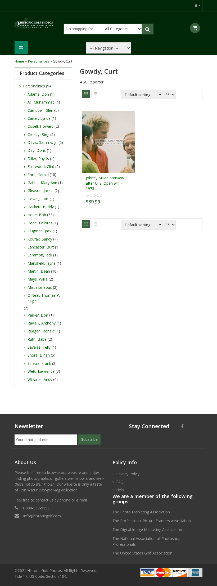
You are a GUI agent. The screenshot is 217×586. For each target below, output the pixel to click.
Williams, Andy (40, 379)
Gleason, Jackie (40, 190)
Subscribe (89, 439)
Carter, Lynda (39, 118)
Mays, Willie (38, 279)
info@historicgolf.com (42, 515)
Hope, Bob (37, 214)
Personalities (38, 61)
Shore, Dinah (39, 355)
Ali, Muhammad (41, 102)
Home (19, 61)
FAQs (120, 481)
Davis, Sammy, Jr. (42, 142)
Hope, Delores (40, 222)
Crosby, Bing (38, 134)
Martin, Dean (39, 271)
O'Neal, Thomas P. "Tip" (44, 298)
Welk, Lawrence (41, 371)
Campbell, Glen (40, 110)
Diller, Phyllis (38, 158)
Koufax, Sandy (40, 239)
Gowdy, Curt (38, 198)
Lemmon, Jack (40, 255)
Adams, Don (38, 94)
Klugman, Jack (40, 230)
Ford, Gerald (38, 174)
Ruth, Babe (37, 339)
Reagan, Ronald (41, 331)
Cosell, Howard (40, 126)
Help (120, 489)
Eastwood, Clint (41, 166)
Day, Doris (37, 150)
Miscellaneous (40, 287)
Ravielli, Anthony (42, 323)
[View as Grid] (86, 94)
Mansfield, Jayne (42, 263)
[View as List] (95, 94)
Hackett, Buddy (41, 206)
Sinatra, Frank (39, 363)
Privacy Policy (127, 473)
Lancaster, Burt (41, 247)
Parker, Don (38, 315)
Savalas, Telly (39, 347)
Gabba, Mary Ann (42, 182)
